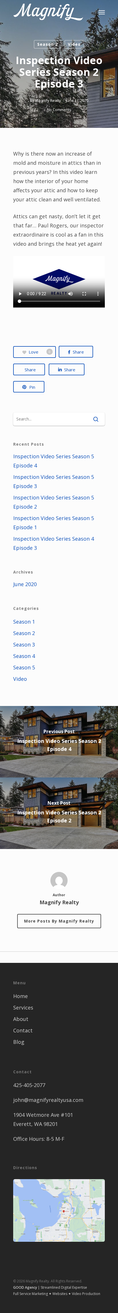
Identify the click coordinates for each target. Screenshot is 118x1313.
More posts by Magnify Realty (59, 921)
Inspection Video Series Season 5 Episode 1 (53, 523)
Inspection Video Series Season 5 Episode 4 (53, 461)
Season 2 (47, 44)
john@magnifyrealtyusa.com (48, 1099)
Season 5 (24, 667)
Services (23, 1007)
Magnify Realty (48, 100)
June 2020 (25, 584)
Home (20, 996)
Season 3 (24, 644)
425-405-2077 (29, 1085)
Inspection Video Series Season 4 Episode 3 (53, 543)
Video (74, 44)
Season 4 (24, 655)
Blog (18, 1041)
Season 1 (24, 621)
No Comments (59, 109)
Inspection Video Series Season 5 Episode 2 (53, 502)
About (20, 1019)
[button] (102, 12)
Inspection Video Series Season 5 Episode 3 (53, 481)
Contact (23, 1030)
